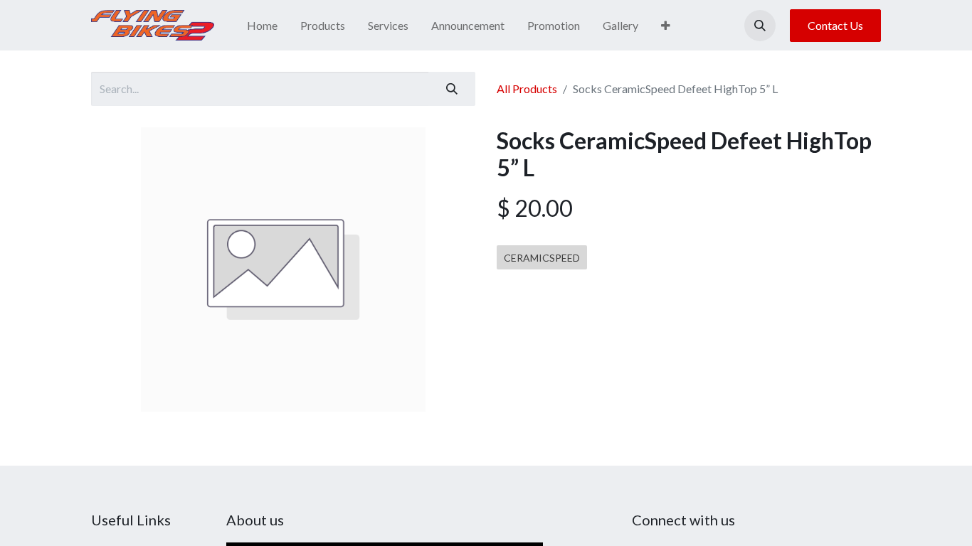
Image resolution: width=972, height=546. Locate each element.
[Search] (451, 89)
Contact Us (835, 25)
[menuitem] (262, 25)
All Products (527, 88)
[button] (760, 25)
